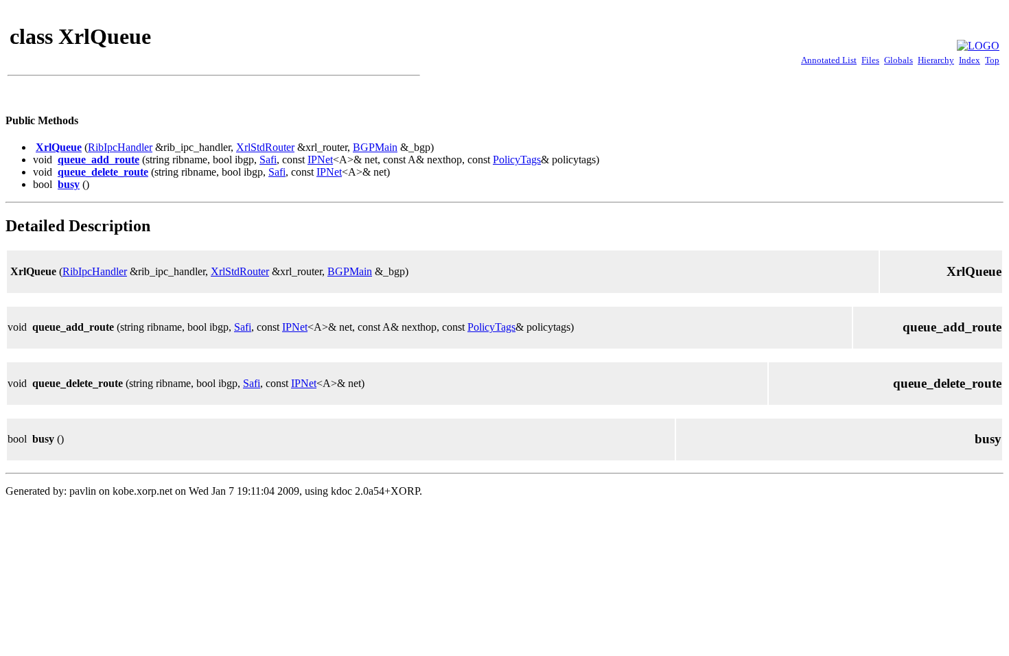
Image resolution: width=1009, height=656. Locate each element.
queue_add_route (98, 159)
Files (870, 60)
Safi (268, 159)
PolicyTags (517, 159)
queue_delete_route (103, 172)
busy (69, 184)
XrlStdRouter (265, 147)
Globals (898, 60)
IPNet (320, 159)
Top (992, 60)
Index (969, 60)
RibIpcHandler (120, 147)
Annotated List (829, 60)
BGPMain (375, 147)
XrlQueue (59, 147)
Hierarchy (936, 60)
